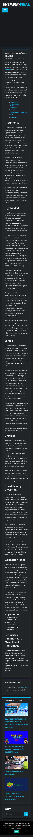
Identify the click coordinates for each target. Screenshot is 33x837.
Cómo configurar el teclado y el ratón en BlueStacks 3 (14, 796)
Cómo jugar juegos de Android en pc (14, 773)
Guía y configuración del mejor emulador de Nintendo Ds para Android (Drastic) (16, 723)
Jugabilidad (15, 105)
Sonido (13, 110)
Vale (16, 831)
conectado (24, 687)
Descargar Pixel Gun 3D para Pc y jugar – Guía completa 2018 (15, 749)
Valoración (14, 115)
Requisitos (14, 117)
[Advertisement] (16, 29)
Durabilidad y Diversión (19, 112)
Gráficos (14, 107)
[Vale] (31, 828)
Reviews (21, 58)
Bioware (8, 70)
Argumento (15, 102)
